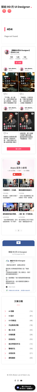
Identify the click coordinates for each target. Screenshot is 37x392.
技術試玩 (12, 339)
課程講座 (12, 358)
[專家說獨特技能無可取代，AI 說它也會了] (26, 183)
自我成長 (12, 353)
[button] (21, 230)
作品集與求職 (13, 325)
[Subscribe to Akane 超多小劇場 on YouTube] (18, 174)
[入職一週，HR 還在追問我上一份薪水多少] (26, 207)
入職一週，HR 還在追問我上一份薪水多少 (26, 214)
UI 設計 (11, 316)
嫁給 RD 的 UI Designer (16, 6)
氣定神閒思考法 (14, 344)
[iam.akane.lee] (5, 69)
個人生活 (12, 330)
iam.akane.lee (13, 68)
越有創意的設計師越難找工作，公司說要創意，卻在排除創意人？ (10, 214)
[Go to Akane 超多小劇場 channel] (18, 163)
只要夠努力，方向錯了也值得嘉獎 (10, 190)
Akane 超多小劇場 (18, 168)
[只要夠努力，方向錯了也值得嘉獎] (10, 183)
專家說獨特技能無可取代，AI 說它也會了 (26, 190)
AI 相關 (11, 311)
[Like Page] (18, 242)
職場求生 (12, 349)
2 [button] (18, 230)
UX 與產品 (12, 321)
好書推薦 (12, 335)
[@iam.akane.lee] (7, 52)
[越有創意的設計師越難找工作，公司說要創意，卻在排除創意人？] (10, 207)
